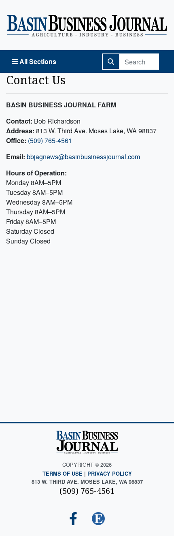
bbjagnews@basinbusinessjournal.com (83, 156)
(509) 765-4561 (50, 140)
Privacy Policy (109, 473)
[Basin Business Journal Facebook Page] (73, 519)
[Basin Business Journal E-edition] (98, 519)
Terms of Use (62, 473)
